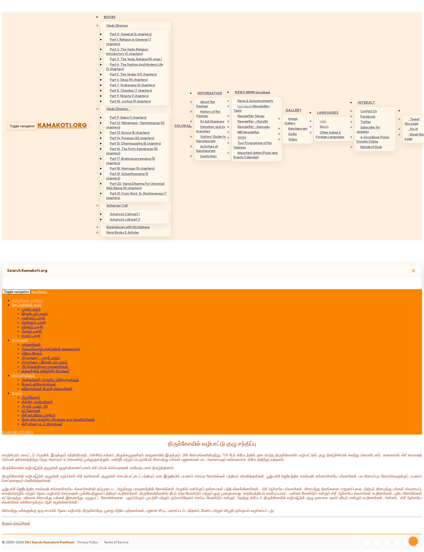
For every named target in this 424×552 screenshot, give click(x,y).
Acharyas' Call (117, 205)
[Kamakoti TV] (407, 542)
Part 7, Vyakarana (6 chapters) (132, 85)
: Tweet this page (412, 121)
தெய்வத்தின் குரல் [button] (26, 305)
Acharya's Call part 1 (125, 214)
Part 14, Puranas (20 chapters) (132, 138)
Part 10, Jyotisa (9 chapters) (130, 101)
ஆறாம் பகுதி (32, 331)
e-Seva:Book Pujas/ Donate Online (373, 139)
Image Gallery (291, 121)
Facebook (367, 116)
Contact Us (368, 111)
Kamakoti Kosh (371, 147)
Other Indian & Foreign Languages (330, 134)
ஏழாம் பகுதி (31, 336)
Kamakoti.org (62, 125)
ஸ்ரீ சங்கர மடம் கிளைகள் (42, 424)
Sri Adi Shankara (212, 121)
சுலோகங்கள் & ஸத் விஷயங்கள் (47, 389)
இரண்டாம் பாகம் (35, 314)
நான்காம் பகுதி (34, 322)
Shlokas (182, 126)
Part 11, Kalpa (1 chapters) (128, 117)
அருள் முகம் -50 (35, 406)
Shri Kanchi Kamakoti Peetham (50, 542)
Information (210, 93)
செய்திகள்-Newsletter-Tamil (252, 108)
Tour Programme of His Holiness (253, 145)
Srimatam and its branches (210, 129)
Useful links (208, 156)
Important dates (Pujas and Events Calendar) (256, 155)
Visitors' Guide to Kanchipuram (211, 139)
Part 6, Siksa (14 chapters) (129, 80)
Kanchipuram (297, 128)
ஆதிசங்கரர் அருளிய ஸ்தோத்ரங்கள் (50, 380)
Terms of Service (116, 542)
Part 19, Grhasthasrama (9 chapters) (127, 176)
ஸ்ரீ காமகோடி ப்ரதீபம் (38, 415)
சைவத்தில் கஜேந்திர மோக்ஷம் (45, 371)
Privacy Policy (88, 542)
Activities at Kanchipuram (207, 148)
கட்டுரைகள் (31, 411)
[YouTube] (397, 542)
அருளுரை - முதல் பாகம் (41, 358)
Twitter (365, 122)
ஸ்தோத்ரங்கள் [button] (23, 375)
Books (110, 17)
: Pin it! (413, 129)
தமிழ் (323, 121)
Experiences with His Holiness (128, 227)
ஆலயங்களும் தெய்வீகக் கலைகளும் (51, 349)
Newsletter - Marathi (253, 121)
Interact (366, 102)
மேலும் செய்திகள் (16, 523)
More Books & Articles (122, 232)
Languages (328, 112)
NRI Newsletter (248, 132)
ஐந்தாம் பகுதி (32, 327)
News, (252, 92)
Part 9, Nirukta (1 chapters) (129, 96)
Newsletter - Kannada (254, 127)
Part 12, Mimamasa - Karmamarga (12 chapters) (135, 125)
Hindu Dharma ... (118, 109)
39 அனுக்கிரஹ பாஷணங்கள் (45, 366)
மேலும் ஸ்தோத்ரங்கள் (39, 384)
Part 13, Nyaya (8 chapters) (130, 133)
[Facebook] (366, 542)
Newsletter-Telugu (251, 116)
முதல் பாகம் (31, 309)
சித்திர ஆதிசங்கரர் (37, 402)
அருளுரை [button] (20, 340)
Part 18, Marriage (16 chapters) (132, 168)
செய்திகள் (27, 300)
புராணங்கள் (31, 344)
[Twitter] (376, 542)
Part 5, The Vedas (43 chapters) (133, 74)
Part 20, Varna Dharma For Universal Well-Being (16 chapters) (135, 186)
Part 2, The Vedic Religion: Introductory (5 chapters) (127, 51)
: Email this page (414, 136)
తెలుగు (324, 126)
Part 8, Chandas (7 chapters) (131, 90)
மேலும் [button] (17, 393)
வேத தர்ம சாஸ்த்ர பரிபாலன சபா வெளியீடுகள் (58, 419)
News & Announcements (255, 101)
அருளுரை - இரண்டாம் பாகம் (44, 362)
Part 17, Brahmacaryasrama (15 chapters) (130, 161)
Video (292, 139)
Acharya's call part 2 (125, 219)
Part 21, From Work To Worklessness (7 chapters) (136, 195)
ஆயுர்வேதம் (31, 397)
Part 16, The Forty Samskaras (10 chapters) (132, 151)
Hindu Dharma (117, 25)
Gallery (294, 110)
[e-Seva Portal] (418, 542)
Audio (292, 134)
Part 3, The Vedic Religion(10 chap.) (136, 59)
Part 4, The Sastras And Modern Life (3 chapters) (134, 67)
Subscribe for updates (368, 129)
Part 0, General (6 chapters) (131, 34)
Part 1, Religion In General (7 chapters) (128, 42)
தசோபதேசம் (32, 353)
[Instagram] (387, 542)
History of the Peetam (208, 114)
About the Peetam (205, 104)
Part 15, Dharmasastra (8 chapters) (135, 143)
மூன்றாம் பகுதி (33, 318)
